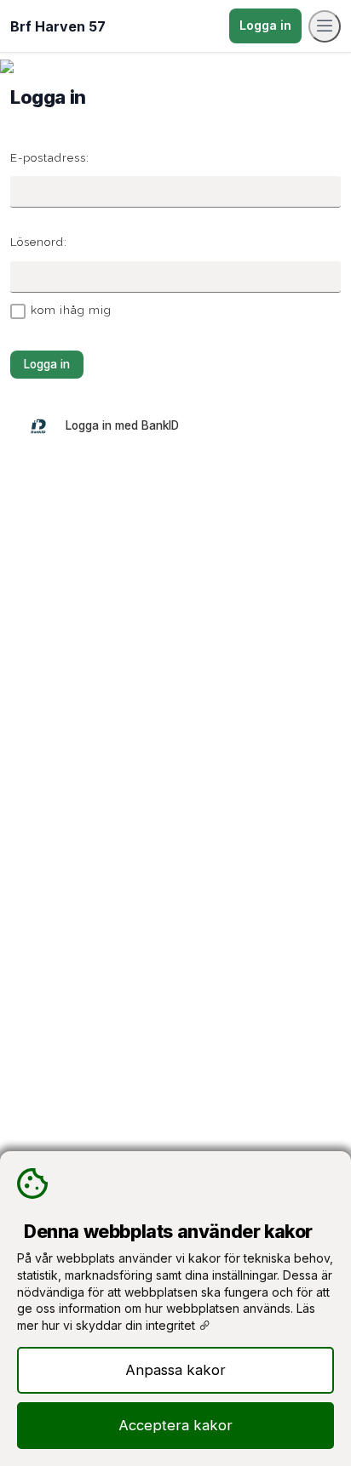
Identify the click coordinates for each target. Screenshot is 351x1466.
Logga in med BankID (122, 425)
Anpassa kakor (175, 1369)
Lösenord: (38, 242)
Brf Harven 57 (58, 26)
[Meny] (324, 26)
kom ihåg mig (71, 310)
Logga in (265, 25)
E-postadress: (49, 157)
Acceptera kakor (175, 1425)
